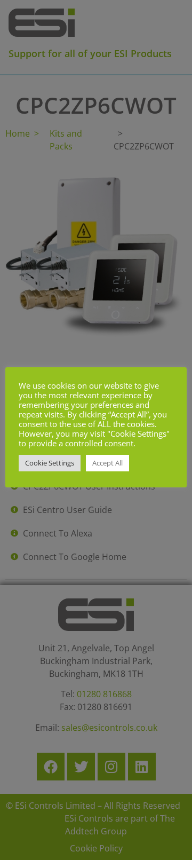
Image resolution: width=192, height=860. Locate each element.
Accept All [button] (107, 463)
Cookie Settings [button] (49, 463)
